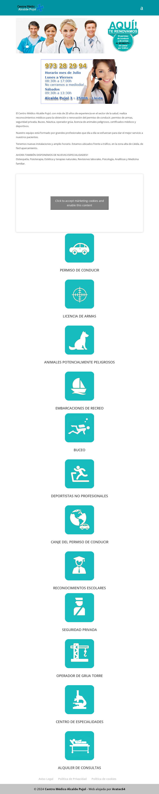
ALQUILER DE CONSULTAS (79, 767)
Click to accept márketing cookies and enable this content (79, 203)
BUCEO (79, 450)
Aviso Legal (46, 779)
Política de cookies (104, 779)
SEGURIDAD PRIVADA (79, 629)
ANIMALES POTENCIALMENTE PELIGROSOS (79, 362)
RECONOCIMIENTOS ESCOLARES (79, 588)
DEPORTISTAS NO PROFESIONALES (79, 496)
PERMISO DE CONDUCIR (79, 270)
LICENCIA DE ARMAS (79, 316)
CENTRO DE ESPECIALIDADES (79, 721)
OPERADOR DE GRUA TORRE (79, 675)
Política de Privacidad (72, 779)
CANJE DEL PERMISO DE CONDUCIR (79, 542)
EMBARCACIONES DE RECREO (79, 408)
